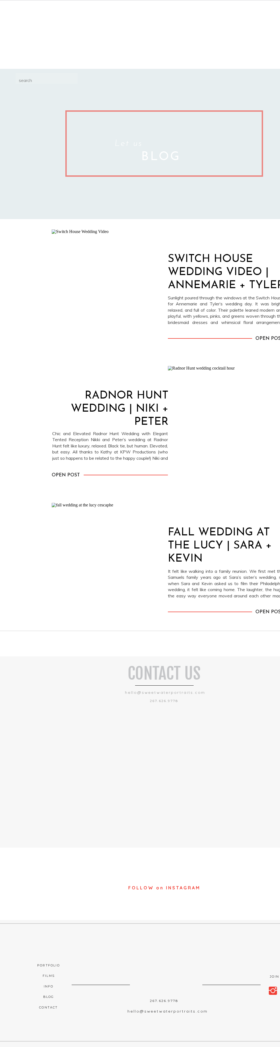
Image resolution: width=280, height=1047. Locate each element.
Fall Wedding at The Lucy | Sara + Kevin (220, 545)
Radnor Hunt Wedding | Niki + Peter (119, 408)
